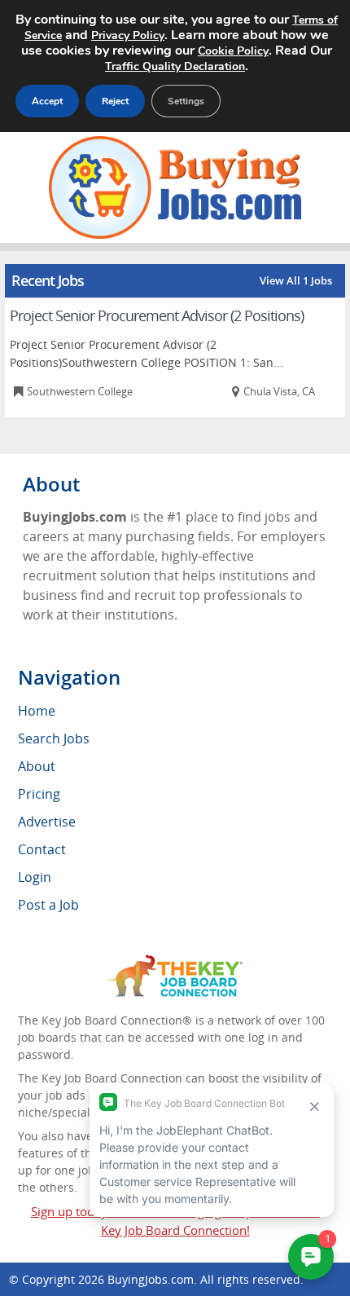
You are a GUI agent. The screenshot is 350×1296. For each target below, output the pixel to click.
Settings (186, 101)
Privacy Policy (127, 35)
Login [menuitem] (34, 877)
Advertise (47, 822)
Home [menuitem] (36, 711)
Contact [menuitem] (42, 849)
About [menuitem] (36, 766)
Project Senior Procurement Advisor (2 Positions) (157, 315)
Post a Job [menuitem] (48, 905)
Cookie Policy (233, 51)
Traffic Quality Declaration (175, 66)
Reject (115, 101)
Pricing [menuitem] (39, 794)
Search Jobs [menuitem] (54, 738)
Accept (47, 101)
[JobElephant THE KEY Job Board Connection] (175, 962)
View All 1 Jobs (296, 280)
